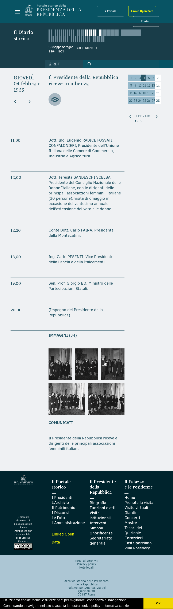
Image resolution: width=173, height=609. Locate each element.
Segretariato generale (101, 540)
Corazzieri (133, 538)
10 (140, 85)
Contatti (146, 21)
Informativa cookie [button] (115, 606)
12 (149, 85)
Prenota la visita (138, 502)
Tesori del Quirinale (133, 530)
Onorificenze (101, 533)
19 (149, 93)
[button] (89, 64)
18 (144, 93)
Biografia (98, 502)
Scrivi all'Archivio (86, 561)
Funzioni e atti (102, 507)
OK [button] (158, 603)
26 (149, 100)
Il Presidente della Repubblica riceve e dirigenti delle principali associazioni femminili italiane (83, 443)
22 (131, 100)
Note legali (86, 568)
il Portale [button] (110, 11)
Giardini (131, 512)
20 (153, 93)
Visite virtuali (136, 507)
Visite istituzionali (100, 515)
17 (140, 93)
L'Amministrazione (68, 522)
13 (153, 85)
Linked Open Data (142, 11)
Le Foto (58, 517)
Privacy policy (86, 564)
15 (131, 93)
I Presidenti (62, 497)
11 (144, 85)
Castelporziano (138, 543)
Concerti (132, 517)
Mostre (130, 522)
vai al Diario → (87, 48)
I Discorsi (60, 512)
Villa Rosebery (137, 548)
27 (153, 100)
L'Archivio (60, 502)
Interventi (99, 523)
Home (129, 497)
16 (135, 93)
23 (135, 100)
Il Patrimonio (63, 507)
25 (144, 100)
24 (140, 100)
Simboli (96, 528)
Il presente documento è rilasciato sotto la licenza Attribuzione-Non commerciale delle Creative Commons (23, 529)
